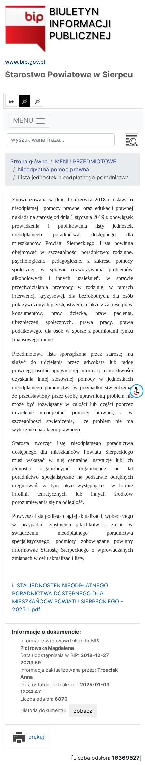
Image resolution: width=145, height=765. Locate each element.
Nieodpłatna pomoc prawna (53, 169)
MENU (24, 121)
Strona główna (29, 161)
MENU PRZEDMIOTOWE (85, 161)
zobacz (83, 710)
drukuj (35, 736)
